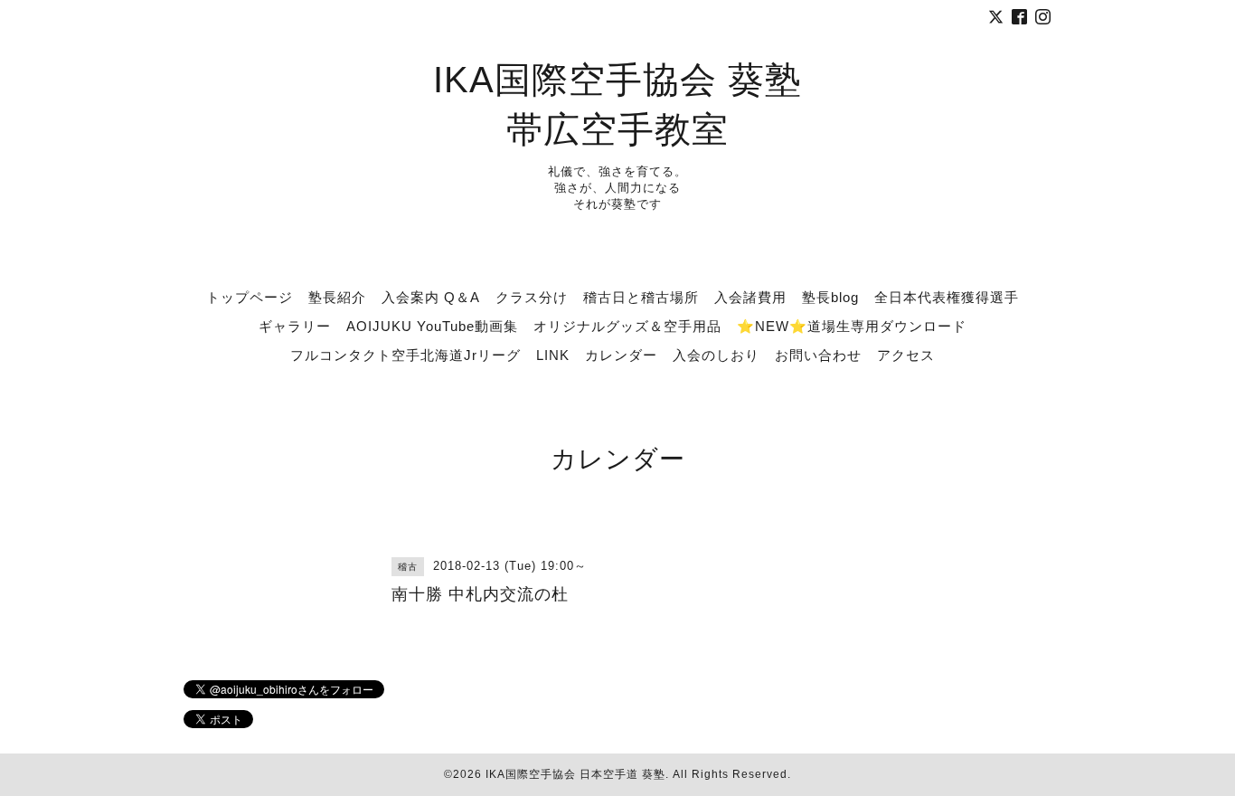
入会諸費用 (750, 297)
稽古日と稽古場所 (641, 297)
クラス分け (531, 297)
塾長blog (830, 297)
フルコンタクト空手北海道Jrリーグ (405, 355)
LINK (553, 355)
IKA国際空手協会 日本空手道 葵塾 (575, 774)
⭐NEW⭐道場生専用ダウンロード (851, 326)
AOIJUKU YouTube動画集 (432, 326)
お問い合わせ (818, 355)
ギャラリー (295, 326)
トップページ (249, 297)
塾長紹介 (337, 297)
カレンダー (621, 355)
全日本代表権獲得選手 (946, 297)
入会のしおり (716, 355)
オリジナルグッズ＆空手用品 (627, 326)
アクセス (906, 355)
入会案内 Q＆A (431, 297)
